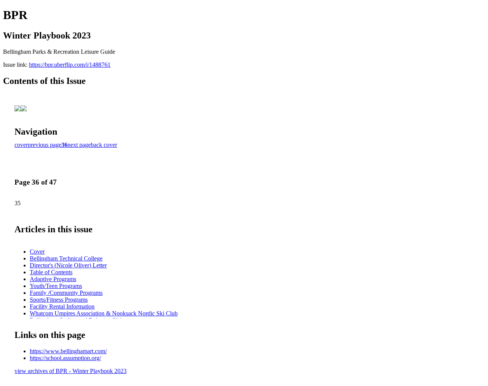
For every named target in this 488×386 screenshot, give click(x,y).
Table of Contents (51, 272)
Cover (37, 251)
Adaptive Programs (53, 279)
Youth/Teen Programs (56, 286)
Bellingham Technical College (66, 258)
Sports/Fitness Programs (59, 299)
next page (79, 145)
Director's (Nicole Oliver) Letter (68, 265)
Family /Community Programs (66, 293)
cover (21, 145)
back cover (104, 145)
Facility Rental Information (62, 306)
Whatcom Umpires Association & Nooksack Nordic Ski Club (104, 313)
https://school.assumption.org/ (65, 358)
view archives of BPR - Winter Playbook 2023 (70, 371)
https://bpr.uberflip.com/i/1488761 (70, 64)
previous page (44, 145)
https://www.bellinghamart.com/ (68, 351)
